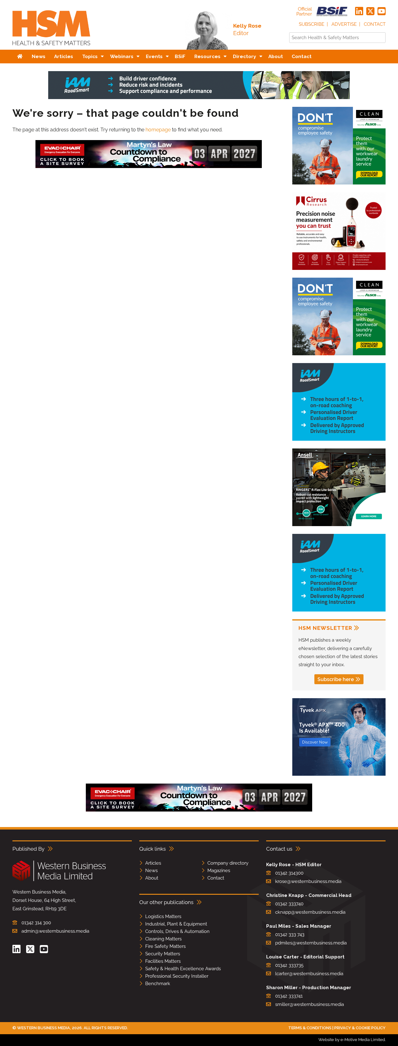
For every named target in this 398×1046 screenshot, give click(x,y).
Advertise (344, 24)
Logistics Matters (163, 916)
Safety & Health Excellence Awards (183, 968)
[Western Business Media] (59, 880)
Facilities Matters (163, 961)
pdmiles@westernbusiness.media (311, 943)
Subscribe (311, 24)
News (151, 870)
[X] (370, 11)
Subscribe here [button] (335, 679)
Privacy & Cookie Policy (360, 1028)
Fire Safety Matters (165, 946)
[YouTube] (381, 11)
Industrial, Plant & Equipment (176, 924)
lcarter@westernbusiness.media (309, 973)
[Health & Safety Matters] (51, 47)
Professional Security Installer (176, 976)
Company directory (227, 863)
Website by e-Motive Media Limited (351, 1039)
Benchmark (157, 983)
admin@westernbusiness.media (55, 931)
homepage (158, 130)
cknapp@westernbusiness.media (310, 912)
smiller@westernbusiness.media (309, 1004)
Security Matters (162, 954)
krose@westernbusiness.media (308, 881)
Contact (375, 24)
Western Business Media (43, 1028)
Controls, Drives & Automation (177, 931)
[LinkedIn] (359, 11)
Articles (153, 863)
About (151, 878)
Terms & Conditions (309, 1028)
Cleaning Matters (163, 939)
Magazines (218, 870)
